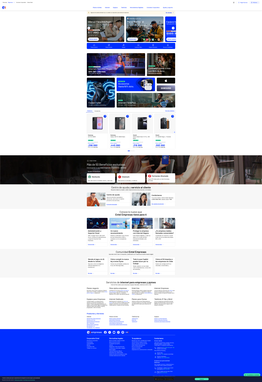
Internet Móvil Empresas (114, 320)
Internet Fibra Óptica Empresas (94, 318)
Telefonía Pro (135, 318)
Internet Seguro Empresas (93, 324)
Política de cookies (18, 380)
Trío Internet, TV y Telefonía (93, 327)
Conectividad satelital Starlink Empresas (118, 324)
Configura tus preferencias (29, 380)
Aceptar (202, 379)
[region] (131, 379)
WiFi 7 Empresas (90, 323)
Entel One (134, 320)
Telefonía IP (134, 321)
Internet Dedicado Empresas (93, 321)
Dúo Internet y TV (91, 326)
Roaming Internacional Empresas (116, 321)
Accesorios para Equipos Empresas (162, 321)
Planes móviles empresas (115, 318)
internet (171, 290)
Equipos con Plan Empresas (160, 318)
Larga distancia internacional (115, 323)
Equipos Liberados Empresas (160, 320)
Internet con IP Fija (91, 320)
